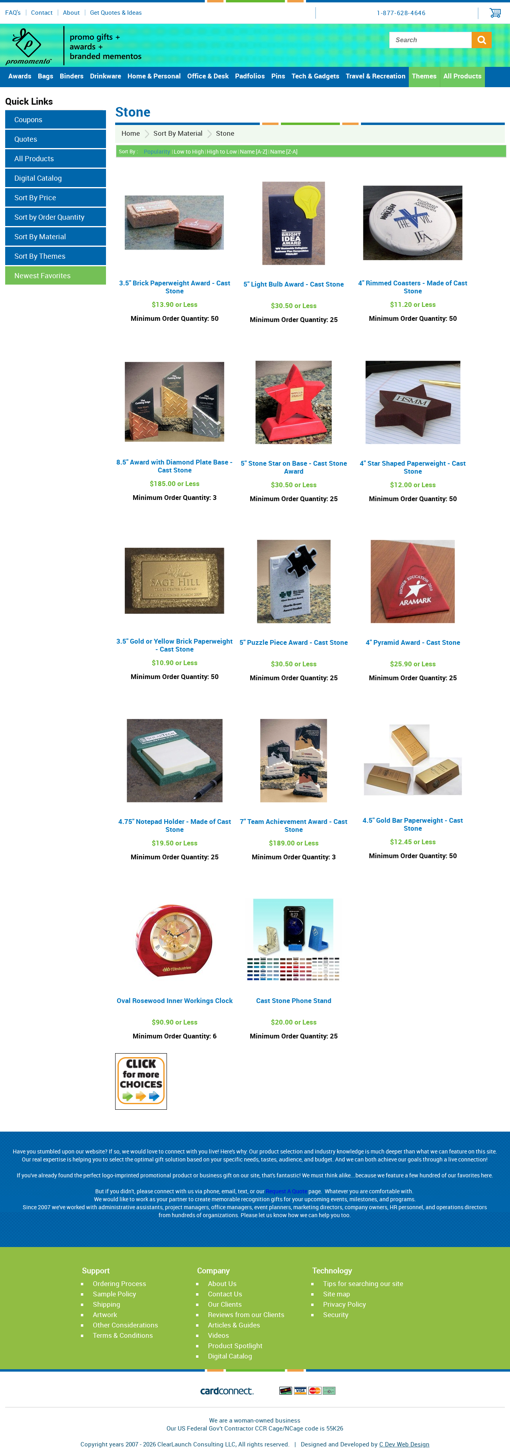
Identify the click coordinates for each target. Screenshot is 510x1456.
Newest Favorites (42, 275)
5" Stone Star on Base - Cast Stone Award (294, 467)
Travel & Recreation (376, 75)
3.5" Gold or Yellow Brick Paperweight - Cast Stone (174, 645)
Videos (218, 1335)
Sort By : (128, 151)
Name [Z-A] (284, 151)
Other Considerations (125, 1324)
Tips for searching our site (363, 1283)
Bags (45, 75)
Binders (72, 75)
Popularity (157, 151)
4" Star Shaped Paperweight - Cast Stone (413, 467)
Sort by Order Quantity (49, 217)
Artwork (105, 1314)
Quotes (25, 139)
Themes (424, 75)
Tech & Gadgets (315, 75)
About (71, 12)
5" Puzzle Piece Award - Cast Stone (293, 642)
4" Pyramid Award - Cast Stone (413, 642)
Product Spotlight (235, 1345)
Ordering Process (119, 1283)
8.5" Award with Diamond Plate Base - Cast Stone (174, 465)
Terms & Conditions (123, 1335)
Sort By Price (35, 197)
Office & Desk (208, 75)
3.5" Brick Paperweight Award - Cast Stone (174, 286)
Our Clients (225, 1304)
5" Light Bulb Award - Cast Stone (293, 284)
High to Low (222, 151)
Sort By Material (177, 133)
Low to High (189, 151)
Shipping (106, 1304)
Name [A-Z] (253, 151)
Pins (278, 75)
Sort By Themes (39, 256)
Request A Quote (286, 1191)
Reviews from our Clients (246, 1314)
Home (131, 133)
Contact (42, 12)
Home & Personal (154, 75)
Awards (19, 75)
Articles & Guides (234, 1324)
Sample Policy (114, 1293)
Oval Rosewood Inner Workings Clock (175, 1000)
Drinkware (105, 75)
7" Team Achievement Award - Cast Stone (293, 825)
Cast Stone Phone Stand (294, 1000)
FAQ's (13, 12)
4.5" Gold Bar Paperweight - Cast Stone (413, 824)
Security (336, 1314)
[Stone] (141, 1101)
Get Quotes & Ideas (116, 12)
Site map (336, 1293)
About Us (222, 1283)
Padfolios (250, 75)
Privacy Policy (344, 1304)
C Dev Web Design (404, 1444)
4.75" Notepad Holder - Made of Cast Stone (174, 825)
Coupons (28, 119)
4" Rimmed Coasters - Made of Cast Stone (412, 286)
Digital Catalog (38, 178)
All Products (462, 75)
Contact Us (225, 1293)
